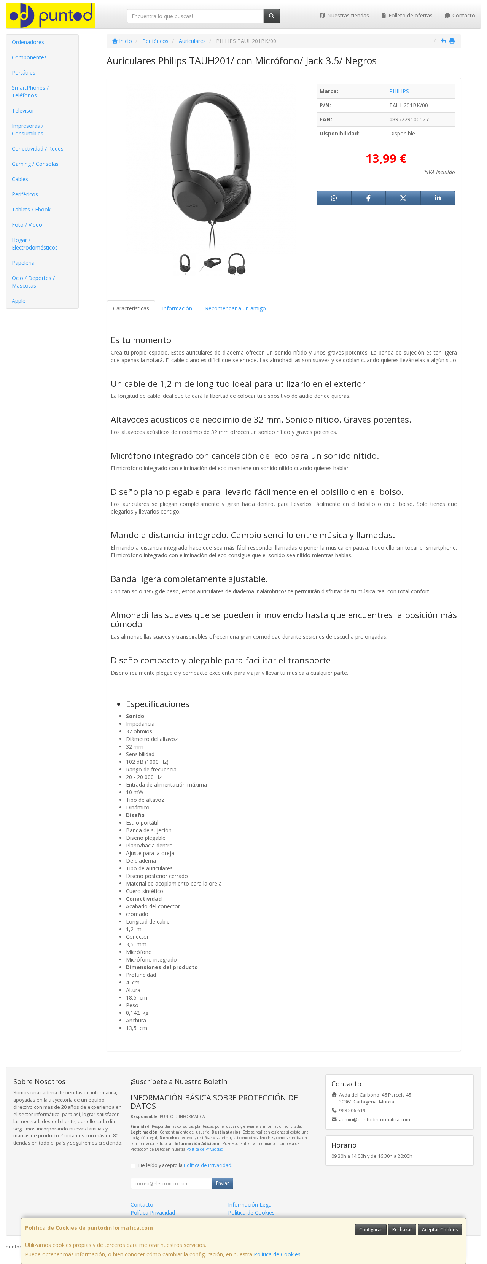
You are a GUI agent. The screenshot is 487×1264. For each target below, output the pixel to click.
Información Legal (250, 1204)
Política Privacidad (153, 1212)
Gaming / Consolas (35, 163)
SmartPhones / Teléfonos (30, 91)
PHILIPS (399, 91)
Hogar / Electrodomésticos (35, 243)
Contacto (463, 15)
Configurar (370, 1229)
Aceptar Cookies (440, 1229)
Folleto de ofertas (410, 15)
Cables (20, 179)
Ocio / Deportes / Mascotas (33, 281)
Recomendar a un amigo (235, 308)
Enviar (222, 1183)
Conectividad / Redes (38, 148)
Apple (18, 300)
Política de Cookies (277, 1254)
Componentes (29, 57)
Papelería (23, 262)
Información (177, 308)
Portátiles (23, 72)
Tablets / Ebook (31, 209)
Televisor (23, 110)
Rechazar (402, 1229)
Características (131, 308)
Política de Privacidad (204, 1149)
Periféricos (25, 194)
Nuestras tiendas (347, 15)
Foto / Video (27, 224)
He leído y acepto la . (185, 1165)
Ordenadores (28, 42)
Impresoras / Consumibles (27, 129)
